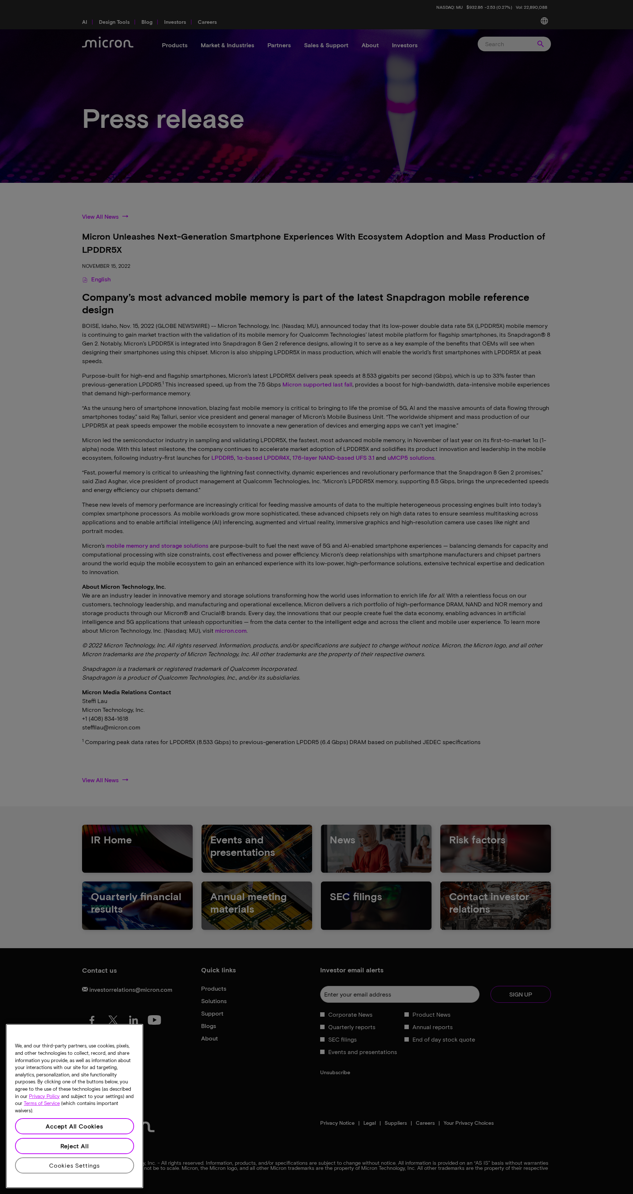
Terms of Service (42, 1103)
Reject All (74, 1145)
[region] (74, 1106)
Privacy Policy (44, 1096)
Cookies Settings (74, 1165)
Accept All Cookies (74, 1126)
